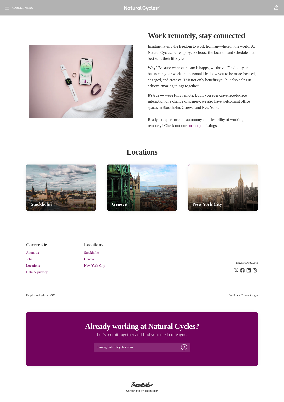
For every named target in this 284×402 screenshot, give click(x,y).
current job (195, 125)
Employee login (35, 295)
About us (32, 253)
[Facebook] (242, 270)
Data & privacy (37, 272)
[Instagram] (255, 270)
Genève (89, 259)
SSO (52, 295)
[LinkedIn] (249, 270)
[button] (276, 7)
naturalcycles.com (247, 262)
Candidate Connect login (243, 295)
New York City (94, 265)
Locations (33, 265)
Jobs (29, 259)
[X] (236, 270)
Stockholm (91, 253)
